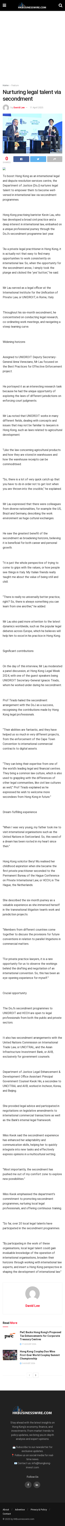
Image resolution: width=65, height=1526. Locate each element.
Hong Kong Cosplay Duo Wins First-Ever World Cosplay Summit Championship (40, 1355)
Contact (7, 1513)
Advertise (20, 1509)
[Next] (35, 1375)
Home (5, 85)
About (6, 1509)
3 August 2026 (28, 1363)
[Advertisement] (32, 45)
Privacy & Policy (39, 1509)
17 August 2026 (28, 1344)
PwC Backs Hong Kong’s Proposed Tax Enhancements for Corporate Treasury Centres (40, 1336)
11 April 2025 (36, 107)
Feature (15, 85)
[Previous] (29, 1375)
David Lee (19, 107)
